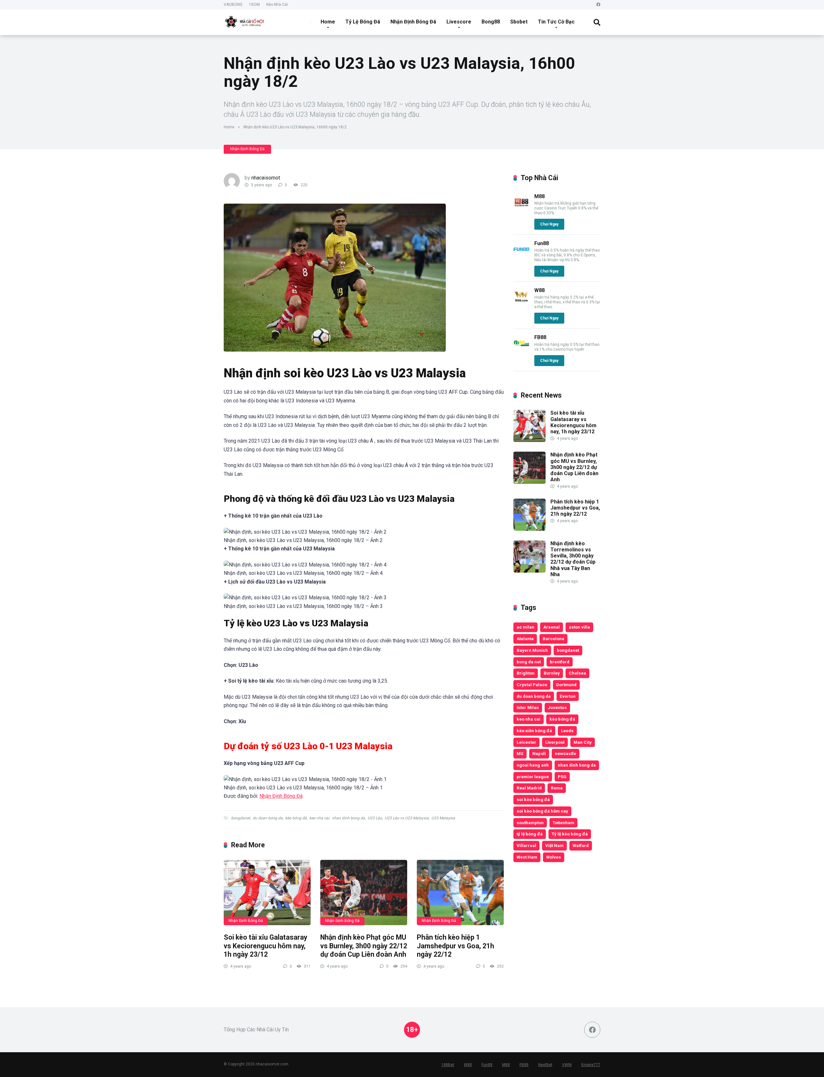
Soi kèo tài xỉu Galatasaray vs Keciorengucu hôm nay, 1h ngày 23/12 (265, 945)
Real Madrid (529, 787)
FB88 (540, 337)
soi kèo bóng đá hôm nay (542, 811)
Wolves (553, 857)
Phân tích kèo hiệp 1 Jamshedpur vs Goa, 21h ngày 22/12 (455, 945)
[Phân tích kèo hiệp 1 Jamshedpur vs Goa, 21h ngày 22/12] (460, 892)
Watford (581, 845)
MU (520, 753)
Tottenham (563, 822)
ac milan (525, 627)
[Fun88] (521, 256)
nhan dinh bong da (348, 818)
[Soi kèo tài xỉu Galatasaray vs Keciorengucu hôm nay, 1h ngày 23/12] (267, 892)
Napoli (539, 753)
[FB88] (521, 349)
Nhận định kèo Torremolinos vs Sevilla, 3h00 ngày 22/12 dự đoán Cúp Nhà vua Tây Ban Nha (572, 558)
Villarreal (526, 845)
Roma (557, 787)
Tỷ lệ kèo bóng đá (570, 833)
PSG (562, 776)
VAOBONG (233, 4)
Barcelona (553, 638)
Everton (568, 696)
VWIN (567, 1065)
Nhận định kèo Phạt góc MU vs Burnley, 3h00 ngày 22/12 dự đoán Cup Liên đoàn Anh (363, 945)
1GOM (254, 4)
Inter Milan (528, 707)
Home (328, 22)
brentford (559, 661)
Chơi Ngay (549, 224)
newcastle (565, 753)
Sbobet (519, 22)
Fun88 (541, 243)
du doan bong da (268, 818)
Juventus (557, 707)
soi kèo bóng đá (533, 799)
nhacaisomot (265, 178)
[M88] (521, 209)
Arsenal (551, 627)
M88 (539, 196)
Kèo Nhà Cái (277, 4)
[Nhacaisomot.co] (245, 20)
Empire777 (590, 1065)
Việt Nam (554, 845)
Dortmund (566, 684)
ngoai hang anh (533, 765)
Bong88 (491, 22)
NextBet (545, 1065)
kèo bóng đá (296, 818)
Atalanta (525, 638)
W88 (539, 290)
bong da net (529, 661)
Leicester (526, 742)
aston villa (579, 627)
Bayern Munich (532, 650)
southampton (530, 822)
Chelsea (577, 673)
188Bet (447, 1065)
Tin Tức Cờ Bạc (556, 22)
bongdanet (240, 818)
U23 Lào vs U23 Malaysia (407, 818)
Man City (583, 742)
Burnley (552, 673)
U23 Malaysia (443, 818)
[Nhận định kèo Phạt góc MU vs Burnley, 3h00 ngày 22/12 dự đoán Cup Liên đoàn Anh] (363, 892)
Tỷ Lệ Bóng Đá (362, 22)
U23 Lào (375, 818)
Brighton (526, 673)
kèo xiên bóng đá (534, 730)
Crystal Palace (532, 684)
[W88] (521, 302)
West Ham (527, 857)
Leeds (567, 730)
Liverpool (555, 742)
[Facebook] (598, 4)
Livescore (458, 22)
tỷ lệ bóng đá (530, 833)
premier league (533, 776)
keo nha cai (319, 818)
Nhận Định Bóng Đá (413, 22)
